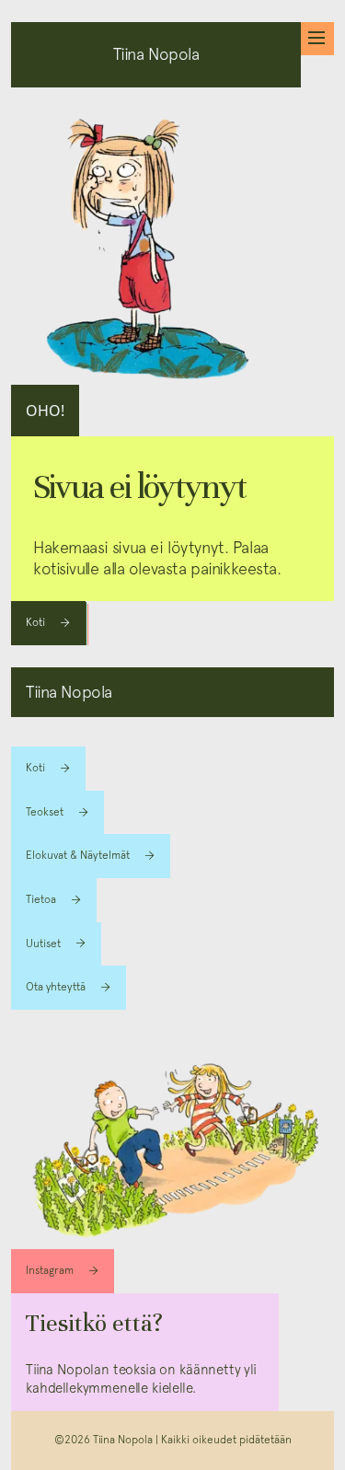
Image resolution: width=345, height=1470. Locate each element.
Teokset (44, 811)
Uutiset (43, 943)
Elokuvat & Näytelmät (78, 855)
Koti (35, 622)
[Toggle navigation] (317, 38)
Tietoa (41, 899)
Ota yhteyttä (56, 986)
